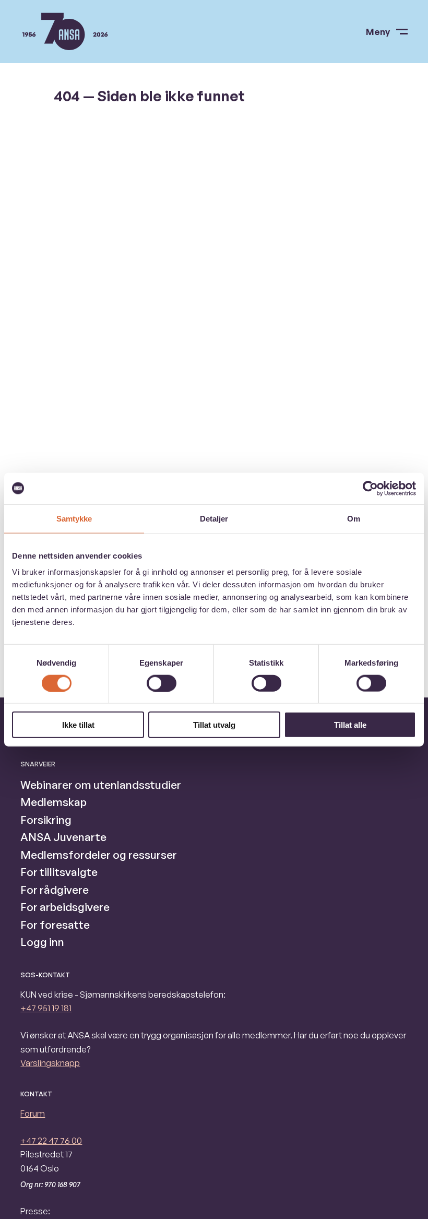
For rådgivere (54, 889)
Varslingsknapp (50, 1062)
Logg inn (42, 942)
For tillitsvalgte (59, 872)
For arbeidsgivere (65, 907)
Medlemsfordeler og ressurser (98, 854)
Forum (32, 1113)
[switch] (161, 682)
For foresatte (55, 924)
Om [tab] (353, 518)
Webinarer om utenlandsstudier (100, 784)
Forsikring (46, 819)
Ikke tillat (78, 724)
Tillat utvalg (214, 724)
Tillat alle (350, 724)
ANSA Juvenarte (63, 837)
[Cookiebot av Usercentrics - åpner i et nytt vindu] (370, 488)
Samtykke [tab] (74, 518)
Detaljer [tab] (214, 518)
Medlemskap (53, 802)
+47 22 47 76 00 (51, 1140)
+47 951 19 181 (46, 1007)
